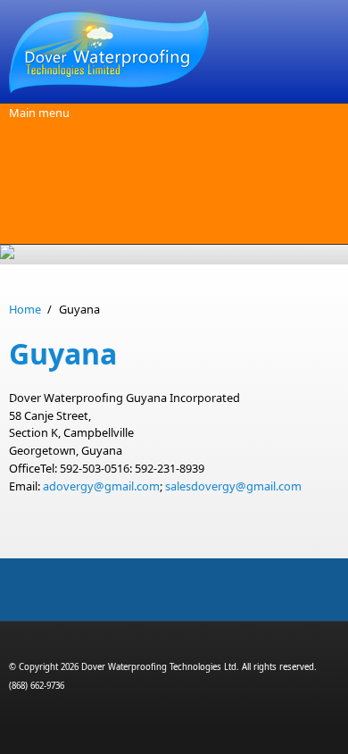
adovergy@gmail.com (101, 486)
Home (25, 309)
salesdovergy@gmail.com (233, 486)
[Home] (174, 51)
